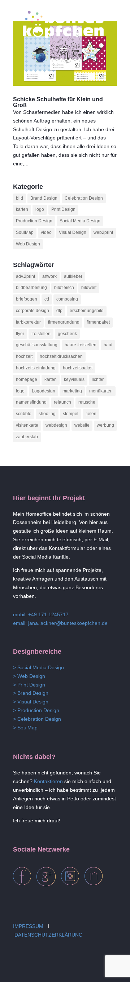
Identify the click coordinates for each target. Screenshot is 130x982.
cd (46, 299)
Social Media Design (80, 220)
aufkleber (73, 276)
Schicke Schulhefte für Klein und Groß (58, 102)
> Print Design (29, 685)
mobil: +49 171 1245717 (41, 614)
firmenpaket (98, 322)
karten (22, 209)
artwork (49, 276)
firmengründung (63, 322)
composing (67, 299)
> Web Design (29, 676)
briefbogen (26, 299)
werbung (105, 425)
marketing (72, 391)
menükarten (101, 391)
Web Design (28, 243)
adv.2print (25, 276)
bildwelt (88, 287)
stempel (70, 413)
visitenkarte (27, 425)
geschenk (67, 333)
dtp (59, 310)
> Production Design (36, 710)
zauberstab (27, 436)
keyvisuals (74, 379)
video (46, 232)
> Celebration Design (37, 719)
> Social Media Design (38, 667)
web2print (103, 232)
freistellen (41, 333)
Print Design (63, 209)
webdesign (56, 425)
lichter (98, 379)
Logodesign (43, 391)
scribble (23, 413)
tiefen (91, 413)
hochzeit (24, 356)
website (82, 425)
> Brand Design (30, 693)
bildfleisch (64, 287)
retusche (86, 402)
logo (39, 209)
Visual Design (72, 232)
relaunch (62, 402)
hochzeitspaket (77, 367)
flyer (20, 333)
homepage (26, 379)
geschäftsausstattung (36, 344)
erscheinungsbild (87, 310)
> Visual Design (30, 702)
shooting (47, 413)
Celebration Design (84, 198)
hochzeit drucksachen (61, 356)
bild (19, 198)
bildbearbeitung (31, 287)
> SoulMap (25, 727)
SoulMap (25, 232)
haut (108, 344)
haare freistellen (80, 344)
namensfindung (31, 402)
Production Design (34, 220)
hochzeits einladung (36, 367)
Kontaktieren (48, 781)
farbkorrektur (28, 322)
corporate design (32, 310)
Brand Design (43, 198)
